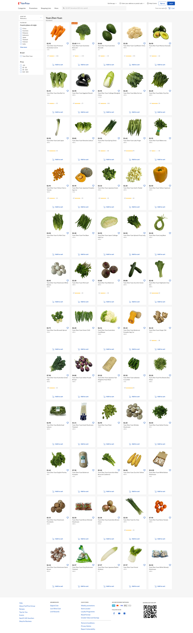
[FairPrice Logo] (24, 3)
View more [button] (23, 47)
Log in (171, 3)
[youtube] (119, 615)
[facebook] (114, 615)
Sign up (162, 3)
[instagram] (124, 615)
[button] (166, 8)
